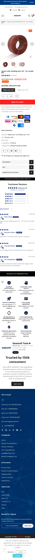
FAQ (2, 492)
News (3, 508)
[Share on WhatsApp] (20, 151)
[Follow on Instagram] (6, 430)
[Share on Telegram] (12, 151)
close (32, 2)
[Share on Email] (16, 151)
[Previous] (2, 44)
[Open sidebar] (2, 282)
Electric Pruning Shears (9, 443)
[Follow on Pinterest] (13, 430)
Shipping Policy (6, 474)
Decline (20, 552)
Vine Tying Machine (8, 450)
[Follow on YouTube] (17, 430)
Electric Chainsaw (7, 447)
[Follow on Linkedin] (10, 430)
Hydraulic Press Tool (8, 453)
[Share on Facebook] (3, 151)
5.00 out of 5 (22, 188)
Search (3, 505)
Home (3, 21)
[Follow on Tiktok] (21, 430)
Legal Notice (5, 481)
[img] (4, 214)
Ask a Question (6, 130)
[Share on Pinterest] (7, 151)
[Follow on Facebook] (2, 430)
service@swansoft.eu (21, 7)
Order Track (5, 495)
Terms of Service (7, 477)
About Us (4, 498)
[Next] (32, 44)
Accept (17, 555)
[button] (17, 10)
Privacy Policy (6, 468)
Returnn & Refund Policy (9, 471)
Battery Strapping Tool (9, 456)
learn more (17, 384)
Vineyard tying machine (18, 146)
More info (11, 552)
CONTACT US (5, 502)
